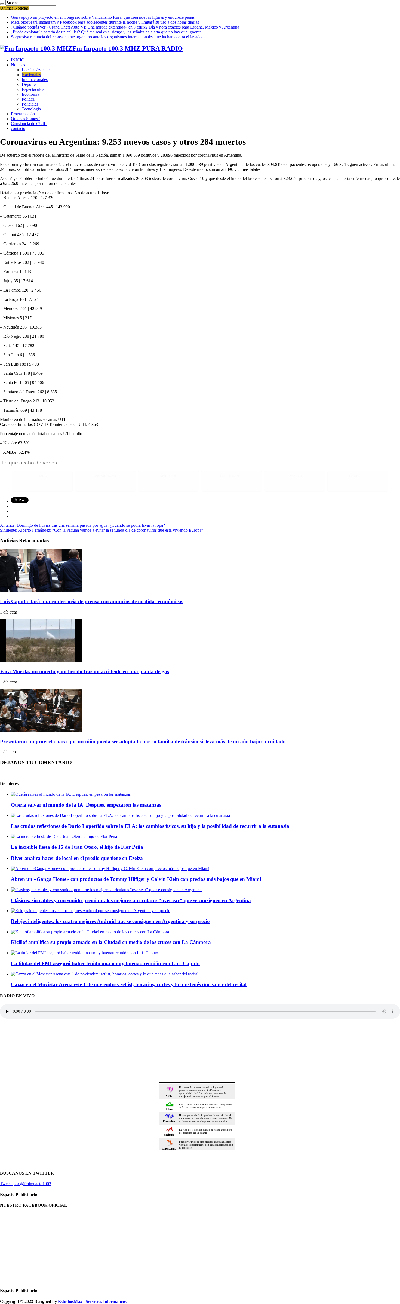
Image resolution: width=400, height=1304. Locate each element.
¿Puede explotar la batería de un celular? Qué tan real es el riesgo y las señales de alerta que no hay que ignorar (106, 32)
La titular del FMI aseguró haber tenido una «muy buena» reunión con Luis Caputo (105, 963)
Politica (28, 99)
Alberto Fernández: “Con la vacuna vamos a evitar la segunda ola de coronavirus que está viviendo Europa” (101, 530)
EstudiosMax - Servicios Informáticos (92, 1301)
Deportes (29, 84)
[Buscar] (2, 4)
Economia (30, 94)
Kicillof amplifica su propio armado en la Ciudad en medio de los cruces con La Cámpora (111, 942)
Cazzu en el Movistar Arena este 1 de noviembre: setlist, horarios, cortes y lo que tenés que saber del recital (129, 984)
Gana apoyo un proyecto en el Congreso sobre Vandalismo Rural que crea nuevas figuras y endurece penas (103, 17)
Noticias (18, 65)
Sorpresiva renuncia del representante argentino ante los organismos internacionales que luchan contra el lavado (106, 37)
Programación (23, 113)
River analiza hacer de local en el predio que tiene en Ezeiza (77, 858)
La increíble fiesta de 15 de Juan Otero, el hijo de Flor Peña (77, 847)
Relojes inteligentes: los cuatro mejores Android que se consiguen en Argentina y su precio (110, 921)
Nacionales (31, 74)
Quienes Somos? (25, 118)
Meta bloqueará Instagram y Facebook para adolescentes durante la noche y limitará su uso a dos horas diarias (105, 22)
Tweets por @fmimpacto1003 (25, 1183)
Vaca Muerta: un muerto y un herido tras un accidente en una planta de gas (84, 671)
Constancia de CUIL (29, 123)
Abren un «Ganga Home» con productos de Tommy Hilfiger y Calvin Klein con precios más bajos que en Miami (136, 879)
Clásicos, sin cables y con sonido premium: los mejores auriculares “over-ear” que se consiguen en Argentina (131, 900)
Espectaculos (33, 89)
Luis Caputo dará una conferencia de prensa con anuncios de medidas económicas (91, 601)
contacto (18, 128)
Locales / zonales (36, 69)
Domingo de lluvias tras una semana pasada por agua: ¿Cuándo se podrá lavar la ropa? (82, 525)
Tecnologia (31, 109)
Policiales (30, 104)
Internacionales (35, 79)
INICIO (17, 60)
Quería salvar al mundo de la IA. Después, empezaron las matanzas (86, 805)
